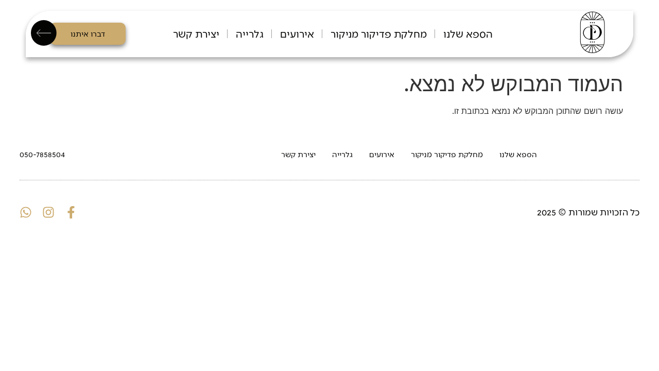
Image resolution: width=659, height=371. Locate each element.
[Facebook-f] (71, 212)
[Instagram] (48, 212)
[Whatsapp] (26, 212)
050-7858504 (42, 154)
